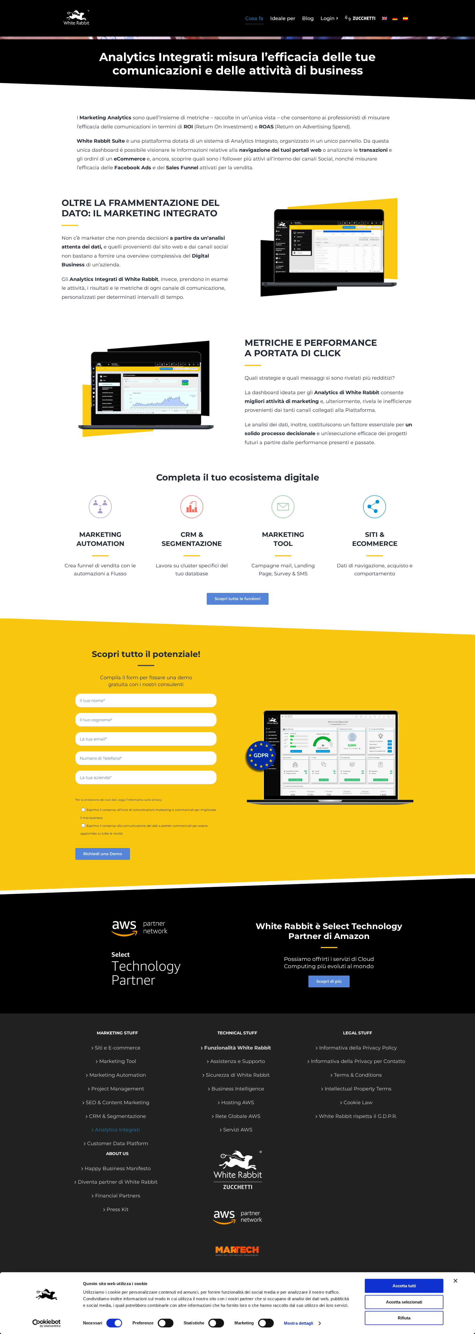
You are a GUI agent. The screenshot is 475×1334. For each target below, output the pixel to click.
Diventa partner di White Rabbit (118, 1182)
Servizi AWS (237, 1130)
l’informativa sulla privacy (144, 800)
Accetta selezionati (404, 1302)
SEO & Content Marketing (117, 1103)
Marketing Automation (117, 1075)
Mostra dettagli (298, 1323)
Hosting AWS (237, 1103)
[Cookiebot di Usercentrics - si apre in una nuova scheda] (47, 1323)
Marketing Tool (117, 1061)
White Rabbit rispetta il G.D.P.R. (358, 1116)
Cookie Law (358, 1103)
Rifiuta (404, 1318)
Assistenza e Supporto (237, 1061)
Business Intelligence (237, 1089)
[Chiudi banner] (455, 1281)
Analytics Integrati (117, 1130)
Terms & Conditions (358, 1075)
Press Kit (117, 1209)
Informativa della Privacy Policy (358, 1048)
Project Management (117, 1089)
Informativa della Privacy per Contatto (358, 1061)
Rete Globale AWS (237, 1116)
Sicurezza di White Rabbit (238, 1075)
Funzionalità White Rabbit (237, 1048)
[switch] (165, 1323)
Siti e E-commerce (117, 1048)
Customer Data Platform (117, 1143)
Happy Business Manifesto (118, 1168)
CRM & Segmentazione (117, 1116)
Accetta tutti (404, 1285)
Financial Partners (117, 1196)
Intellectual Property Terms (358, 1089)
